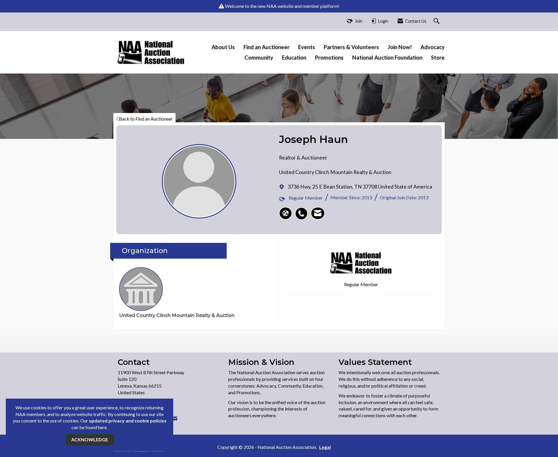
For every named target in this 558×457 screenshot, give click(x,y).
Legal (325, 447)
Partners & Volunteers (351, 47)
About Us (223, 47)
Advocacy (433, 47)
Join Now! (400, 47)
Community (258, 57)
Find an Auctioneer (266, 47)
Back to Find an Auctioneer (146, 118)
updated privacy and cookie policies (128, 420)
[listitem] (303, 210)
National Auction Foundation (387, 57)
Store (438, 57)
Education (294, 57)
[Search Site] (437, 21)
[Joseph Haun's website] (285, 213)
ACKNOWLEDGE (89, 439)
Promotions (329, 57)
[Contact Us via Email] (175, 418)
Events (306, 47)
